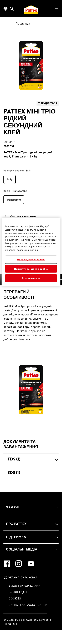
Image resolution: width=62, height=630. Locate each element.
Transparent (14, 199)
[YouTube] (31, 563)
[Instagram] (18, 563)
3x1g (10, 179)
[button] (31, 459)
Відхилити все (31, 278)
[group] (31, 66)
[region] (31, 252)
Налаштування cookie (31, 259)
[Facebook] (6, 563)
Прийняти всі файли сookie (31, 268)
